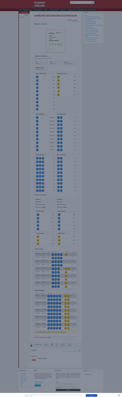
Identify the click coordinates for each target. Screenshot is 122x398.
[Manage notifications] (119, 395)
